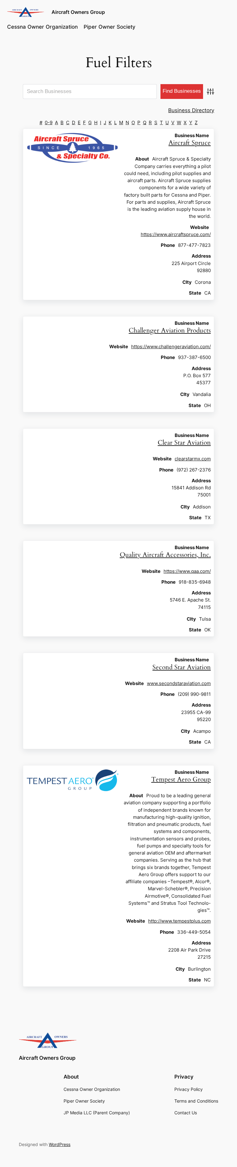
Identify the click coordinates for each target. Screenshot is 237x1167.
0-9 (48, 122)
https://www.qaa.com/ (187, 571)
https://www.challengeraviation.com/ (171, 346)
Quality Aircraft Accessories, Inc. (165, 554)
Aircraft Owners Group (78, 12)
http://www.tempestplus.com (179, 921)
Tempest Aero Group (181, 779)
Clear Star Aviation (184, 442)
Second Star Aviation (181, 667)
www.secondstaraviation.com (179, 683)
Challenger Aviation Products (170, 330)
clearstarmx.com (193, 459)
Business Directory (191, 110)
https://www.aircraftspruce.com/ (176, 234)
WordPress (59, 1144)
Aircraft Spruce (189, 142)
